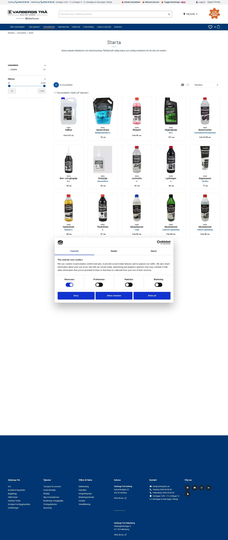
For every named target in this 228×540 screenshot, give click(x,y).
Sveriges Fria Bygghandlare (19, 504)
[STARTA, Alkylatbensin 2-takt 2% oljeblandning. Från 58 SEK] (205, 208)
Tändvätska (102, 227)
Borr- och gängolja (68, 179)
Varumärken (49, 27)
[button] (169, 14)
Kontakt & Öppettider (16, 490)
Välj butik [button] (190, 14)
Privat (210, 2)
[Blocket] (188, 494)
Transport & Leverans (52, 486)
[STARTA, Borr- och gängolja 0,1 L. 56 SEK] (69, 159)
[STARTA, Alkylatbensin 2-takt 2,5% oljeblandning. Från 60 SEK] (171, 208)
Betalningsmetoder (86, 497)
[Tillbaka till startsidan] (28, 12)
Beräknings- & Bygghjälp (53, 501)
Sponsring (47, 508)
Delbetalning (84, 486)
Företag (217, 2)
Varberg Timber (14, 501)
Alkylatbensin (136, 227)
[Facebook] (188, 488)
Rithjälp (46, 494)
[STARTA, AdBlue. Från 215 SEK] (69, 111)
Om (9, 486)
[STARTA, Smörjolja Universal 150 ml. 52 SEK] (103, 159)
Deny (76, 296)
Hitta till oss (119, 498)
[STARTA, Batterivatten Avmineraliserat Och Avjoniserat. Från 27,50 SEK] (205, 111)
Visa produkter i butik (66, 93)
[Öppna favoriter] (210, 27)
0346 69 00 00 (48, 2)
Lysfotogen (171, 179)
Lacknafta (137, 179)
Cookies (82, 501)
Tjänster (76, 27)
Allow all (152, 296)
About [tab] (153, 251)
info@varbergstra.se (161, 486)
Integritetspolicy (85, 494)
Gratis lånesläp (49, 490)
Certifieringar (13, 508)
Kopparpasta (205, 179)
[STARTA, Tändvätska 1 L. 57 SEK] (103, 208)
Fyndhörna (88, 27)
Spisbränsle (68, 227)
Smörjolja (102, 179)
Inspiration (63, 27)
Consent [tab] (74, 251)
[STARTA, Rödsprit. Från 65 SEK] (137, 111)
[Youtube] (195, 488)
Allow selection (114, 296)
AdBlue (68, 129)
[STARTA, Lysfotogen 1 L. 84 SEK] (171, 159)
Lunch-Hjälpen (104, 27)
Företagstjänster (50, 504)
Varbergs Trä (14, 480)
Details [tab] (114, 251)
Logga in (202, 2)
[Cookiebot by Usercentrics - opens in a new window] (158, 242)
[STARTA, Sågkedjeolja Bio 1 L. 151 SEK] (171, 111)
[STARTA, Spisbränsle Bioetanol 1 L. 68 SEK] (69, 208)
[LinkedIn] (209, 488)
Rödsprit (137, 129)
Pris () (11, 79)
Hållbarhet (34, 27)
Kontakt (118, 27)
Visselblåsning (84, 504)
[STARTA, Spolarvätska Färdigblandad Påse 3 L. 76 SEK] (103, 111)
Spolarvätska (102, 130)
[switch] (99, 285)
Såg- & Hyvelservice (51, 497)
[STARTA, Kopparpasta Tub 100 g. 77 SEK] (205, 159)
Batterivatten (205, 130)
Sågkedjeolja (171, 130)
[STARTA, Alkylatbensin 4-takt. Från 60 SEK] (137, 208)
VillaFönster (13, 497)
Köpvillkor (83, 490)
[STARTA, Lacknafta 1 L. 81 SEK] (137, 159)
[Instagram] (202, 488)
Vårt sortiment (17, 27)
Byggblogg (12, 494)
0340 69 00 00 (23, 2)
